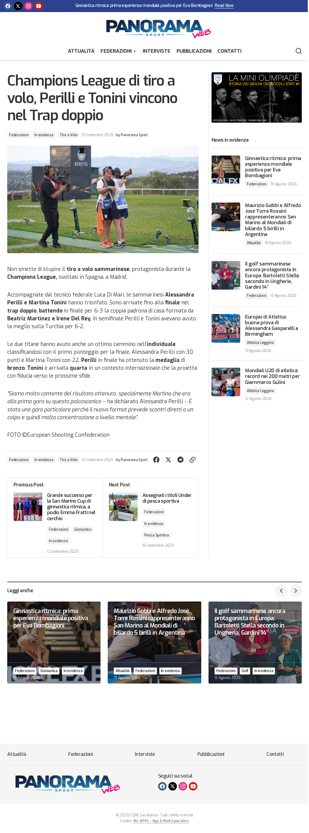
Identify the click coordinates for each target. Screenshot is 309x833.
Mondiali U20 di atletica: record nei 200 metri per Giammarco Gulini (272, 376)
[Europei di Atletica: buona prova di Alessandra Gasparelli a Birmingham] (226, 328)
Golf (245, 670)
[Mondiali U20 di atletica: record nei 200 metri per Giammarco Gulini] (226, 382)
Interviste (156, 51)
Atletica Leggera (260, 342)
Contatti (229, 51)
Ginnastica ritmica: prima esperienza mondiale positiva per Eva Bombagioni (143, 5)
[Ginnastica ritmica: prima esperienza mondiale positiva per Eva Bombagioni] (226, 170)
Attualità (81, 51)
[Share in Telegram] (180, 460)
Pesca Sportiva (156, 535)
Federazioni (116, 51)
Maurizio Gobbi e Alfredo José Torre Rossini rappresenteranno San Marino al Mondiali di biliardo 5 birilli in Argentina (273, 220)
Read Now (224, 5)
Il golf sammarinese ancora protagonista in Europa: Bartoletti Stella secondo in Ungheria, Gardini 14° (272, 275)
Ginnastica (82, 529)
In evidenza (43, 135)
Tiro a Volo (68, 135)
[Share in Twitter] (168, 460)
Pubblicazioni (194, 51)
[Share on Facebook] (156, 460)
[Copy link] (192, 460)
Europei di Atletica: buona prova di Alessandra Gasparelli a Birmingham (271, 325)
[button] (298, 51)
